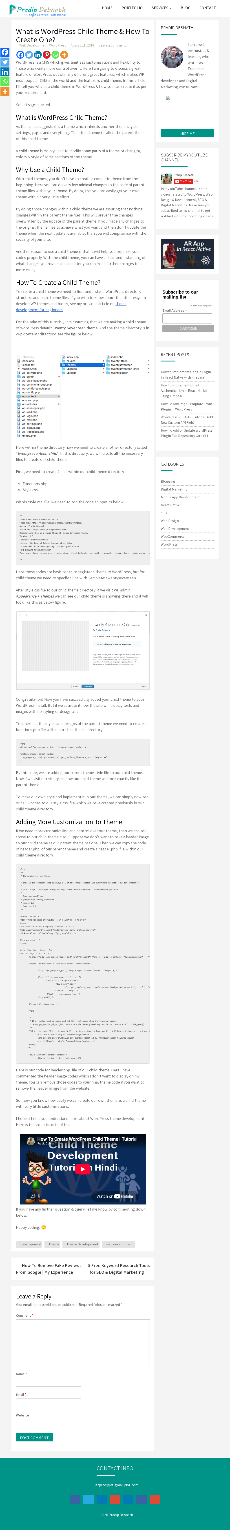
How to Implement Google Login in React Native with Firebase (186, 375)
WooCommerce (173, 536)
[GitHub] (207, 106)
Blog (185, 7)
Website (22, 1415)
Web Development (33, 45)
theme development (82, 1244)
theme (54, 1244)
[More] (64, 55)
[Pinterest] (47, 55)
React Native (170, 505)
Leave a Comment (112, 45)
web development (120, 1244)
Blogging (168, 481)
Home (107, 7)
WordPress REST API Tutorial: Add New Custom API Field (187, 420)
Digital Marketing (174, 489)
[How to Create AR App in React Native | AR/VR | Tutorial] (187, 254)
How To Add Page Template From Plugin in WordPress (186, 406)
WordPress (57, 45)
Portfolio (132, 7)
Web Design (170, 520)
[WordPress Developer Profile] (183, 117)
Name (21, 1374)
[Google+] (197, 106)
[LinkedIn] (187, 106)
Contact (207, 7)
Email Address (174, 310)
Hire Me (187, 133)
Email (21, 1394)
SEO (164, 513)
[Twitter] (29, 55)
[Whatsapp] (55, 55)
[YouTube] (192, 117)
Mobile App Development (180, 497)
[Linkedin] (38, 55)
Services (160, 7)
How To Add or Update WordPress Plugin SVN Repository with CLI (186, 433)
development (30, 1244)
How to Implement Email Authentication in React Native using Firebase (184, 390)
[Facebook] (20, 55)
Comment (24, 1315)
